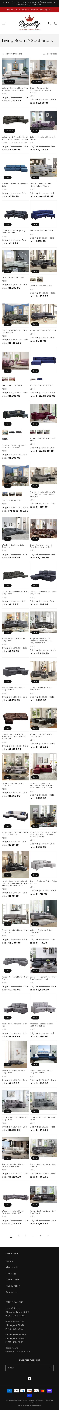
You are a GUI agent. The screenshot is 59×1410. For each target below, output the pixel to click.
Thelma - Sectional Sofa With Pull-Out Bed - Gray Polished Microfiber (43, 494)
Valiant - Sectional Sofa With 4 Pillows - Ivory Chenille (15, 89)
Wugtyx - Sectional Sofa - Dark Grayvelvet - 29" (13, 1212)
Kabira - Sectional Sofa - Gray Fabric (43, 1118)
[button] (3, 23)
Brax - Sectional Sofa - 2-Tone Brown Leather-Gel (41, 546)
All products (11, 1267)
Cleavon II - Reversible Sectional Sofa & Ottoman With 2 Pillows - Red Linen (41, 785)
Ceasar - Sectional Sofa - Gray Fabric (41, 688)
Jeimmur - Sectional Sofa (41, 231)
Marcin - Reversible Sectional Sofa (15, 185)
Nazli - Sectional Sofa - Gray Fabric (14, 1025)
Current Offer (12, 1279)
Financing (10, 1273)
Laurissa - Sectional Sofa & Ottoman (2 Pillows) (14, 446)
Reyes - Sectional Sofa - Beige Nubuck (43, 882)
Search (9, 1261)
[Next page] (48, 1236)
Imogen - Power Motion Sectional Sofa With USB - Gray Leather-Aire (41, 641)
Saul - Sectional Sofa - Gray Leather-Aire (14, 331)
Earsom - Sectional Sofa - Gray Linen (13, 640)
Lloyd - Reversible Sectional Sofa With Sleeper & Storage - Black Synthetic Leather (15, 883)
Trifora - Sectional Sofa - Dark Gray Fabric (43, 593)
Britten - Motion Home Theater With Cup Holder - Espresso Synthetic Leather (43, 834)
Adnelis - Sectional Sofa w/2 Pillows (42, 439)
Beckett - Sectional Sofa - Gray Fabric (13, 1072)
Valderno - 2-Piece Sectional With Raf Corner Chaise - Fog (15, 138)
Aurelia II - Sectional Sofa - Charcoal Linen (42, 735)
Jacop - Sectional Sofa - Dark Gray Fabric (15, 1118)
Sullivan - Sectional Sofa (41, 385)
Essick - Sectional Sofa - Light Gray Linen (15, 931)
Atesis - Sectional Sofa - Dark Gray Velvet (43, 1212)
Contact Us (11, 1292)
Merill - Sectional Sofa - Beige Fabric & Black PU (15, 833)
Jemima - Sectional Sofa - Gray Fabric (14, 784)
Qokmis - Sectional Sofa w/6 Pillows (42, 138)
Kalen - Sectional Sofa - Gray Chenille (43, 1165)
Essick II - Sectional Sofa (41, 286)
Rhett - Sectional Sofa (12, 385)
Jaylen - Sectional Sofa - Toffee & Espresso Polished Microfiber (14, 736)
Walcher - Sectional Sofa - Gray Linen (14, 546)
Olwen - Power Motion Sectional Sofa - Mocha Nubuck (40, 90)
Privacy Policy (12, 1286)
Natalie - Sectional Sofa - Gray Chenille (13, 688)
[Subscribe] (50, 1368)
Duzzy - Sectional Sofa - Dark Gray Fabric (15, 593)
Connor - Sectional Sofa (13, 277)
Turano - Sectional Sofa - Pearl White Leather (13, 1165)
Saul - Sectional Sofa (11, 500)
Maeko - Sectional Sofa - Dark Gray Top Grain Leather (43, 978)
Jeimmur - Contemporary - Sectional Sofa (14, 232)
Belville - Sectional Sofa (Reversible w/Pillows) (40, 185)
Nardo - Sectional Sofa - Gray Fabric (15, 978)
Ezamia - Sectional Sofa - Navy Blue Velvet (41, 1072)
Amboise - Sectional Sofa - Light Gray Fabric (42, 1025)
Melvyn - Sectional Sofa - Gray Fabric (41, 931)
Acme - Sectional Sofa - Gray (43, 330)
